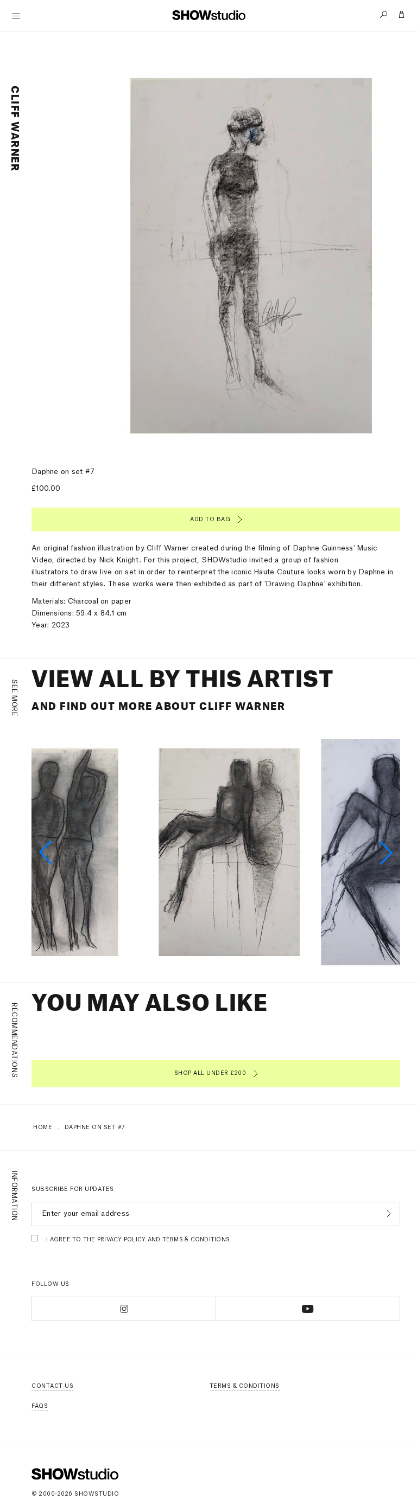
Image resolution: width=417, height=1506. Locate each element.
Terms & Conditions (245, 1386)
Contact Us (52, 1386)
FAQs (39, 1406)
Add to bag (210, 519)
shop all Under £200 (210, 1073)
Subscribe (387, 1213)
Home (42, 1127)
